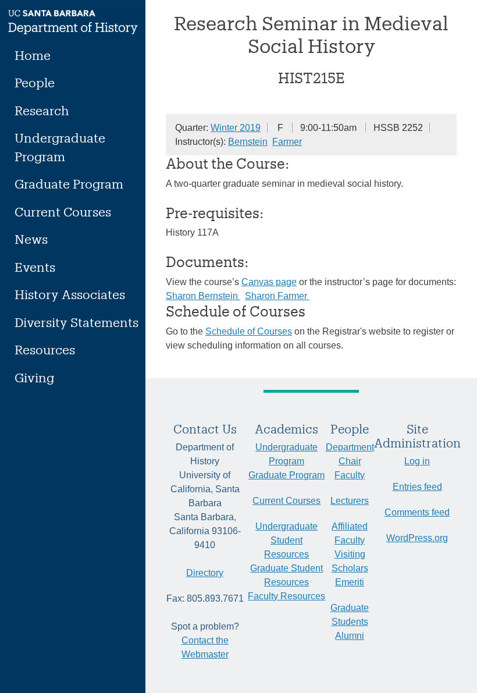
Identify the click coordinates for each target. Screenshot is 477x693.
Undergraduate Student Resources (286, 540)
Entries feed (417, 487)
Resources (45, 349)
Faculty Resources (286, 596)
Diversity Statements (76, 322)
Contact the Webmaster (205, 647)
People (35, 82)
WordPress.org (417, 538)
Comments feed (417, 512)
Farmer (287, 142)
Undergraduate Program (60, 147)
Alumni (349, 636)
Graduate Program (69, 183)
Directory (204, 573)
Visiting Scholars (350, 561)
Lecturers (349, 501)
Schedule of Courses (248, 331)
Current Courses (63, 211)
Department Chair (350, 454)
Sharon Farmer (277, 296)
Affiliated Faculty (350, 533)
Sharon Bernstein (203, 296)
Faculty (349, 475)
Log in (417, 461)
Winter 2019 (236, 128)
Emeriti (349, 582)
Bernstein (248, 142)
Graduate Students (349, 615)
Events (35, 267)
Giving (34, 377)
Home (33, 55)
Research (42, 110)
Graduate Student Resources (286, 575)
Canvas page (269, 282)
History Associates (70, 294)
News (31, 239)
